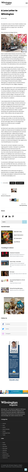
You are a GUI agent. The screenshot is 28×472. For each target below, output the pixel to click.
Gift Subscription (18, 238)
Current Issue (5, 226)
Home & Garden (5, 429)
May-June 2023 (20, 183)
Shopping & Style (6, 433)
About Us (4, 452)
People (4, 431)
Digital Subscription (18, 235)
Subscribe (4, 446)
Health (3, 427)
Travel (3, 434)
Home (3, 442)
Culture (12, 183)
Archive (4, 444)
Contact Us (4, 457)
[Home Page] (6, 1)
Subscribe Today (18, 231)
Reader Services (6, 455)
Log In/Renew (17, 241)
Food (3, 425)
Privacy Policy (5, 454)
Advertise (4, 450)
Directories (4, 448)
